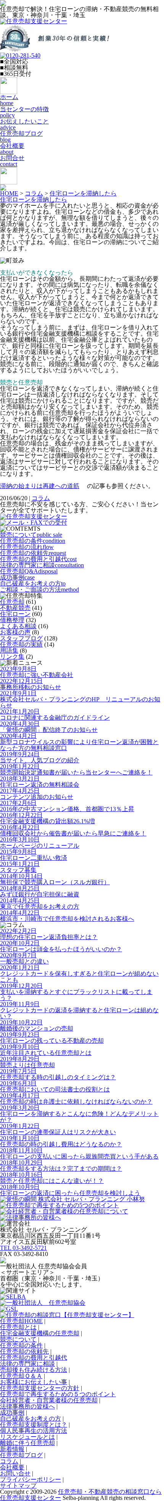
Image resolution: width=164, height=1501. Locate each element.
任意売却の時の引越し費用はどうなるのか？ (61, 1141)
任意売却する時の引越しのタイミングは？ (58, 1074)
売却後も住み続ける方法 (33, 1370)
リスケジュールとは (27, 1437)
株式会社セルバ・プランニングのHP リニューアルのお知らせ (80, 699)
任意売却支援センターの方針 (39, 1388)
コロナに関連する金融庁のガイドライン (55, 714)
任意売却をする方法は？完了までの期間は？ (61, 1165)
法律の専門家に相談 (42, 565)
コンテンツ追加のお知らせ (36, 793)
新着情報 (12, 1449)
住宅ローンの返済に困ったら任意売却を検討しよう (70, 1190)
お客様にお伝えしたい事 (33, 1382)
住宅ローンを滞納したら (83, 193)
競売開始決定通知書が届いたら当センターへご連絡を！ (76, 769)
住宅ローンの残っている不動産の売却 (52, 1037)
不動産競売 (15, 608)
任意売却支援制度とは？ (33, 1424)
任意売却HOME (21, 1321)
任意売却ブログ (21, 1455)
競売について (31, 534)
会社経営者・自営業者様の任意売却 (49, 1400)
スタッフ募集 (20, 867)
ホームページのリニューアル (39, 842)
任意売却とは (18, 1327)
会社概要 (12, 1467)
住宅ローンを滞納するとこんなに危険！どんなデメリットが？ (79, 1113)
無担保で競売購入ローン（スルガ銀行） (55, 879)
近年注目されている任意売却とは (46, 1049)
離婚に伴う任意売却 (27, 1443)
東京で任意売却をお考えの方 (39, 903)
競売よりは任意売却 (27, 1062)
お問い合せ (15, 1473)
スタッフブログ (21, 638)
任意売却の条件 (32, 541)
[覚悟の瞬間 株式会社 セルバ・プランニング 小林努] (72, 1199)
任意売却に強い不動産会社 (36, 672)
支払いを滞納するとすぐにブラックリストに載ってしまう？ (76, 992)
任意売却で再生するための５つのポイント (58, 1394)
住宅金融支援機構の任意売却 (39, 1333)
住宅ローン (15, 614)
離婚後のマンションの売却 (36, 1025)
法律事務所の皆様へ (27, 1406)
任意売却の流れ (27, 547)
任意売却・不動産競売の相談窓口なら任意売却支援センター (81, 1494)
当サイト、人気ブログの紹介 (39, 757)
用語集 (9, 650)
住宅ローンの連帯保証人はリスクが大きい (58, 1129)
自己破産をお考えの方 (33, 583)
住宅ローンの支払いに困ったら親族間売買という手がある (79, 1153)
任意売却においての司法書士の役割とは (55, 1086)
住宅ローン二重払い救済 (33, 854)
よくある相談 (18, 626)
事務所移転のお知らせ (30, 684)
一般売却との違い (24, 958)
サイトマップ (18, 1485)
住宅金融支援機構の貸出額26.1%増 (47, 818)
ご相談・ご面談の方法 (39, 589)
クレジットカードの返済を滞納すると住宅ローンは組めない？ (79, 1010)
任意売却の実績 (21, 644)
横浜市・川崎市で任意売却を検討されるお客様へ (67, 915)
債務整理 (12, 620)
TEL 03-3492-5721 (23, 1248)
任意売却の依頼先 (33, 553)
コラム (34, 193)
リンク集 (12, 656)
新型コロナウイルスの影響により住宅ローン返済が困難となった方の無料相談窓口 (79, 742)
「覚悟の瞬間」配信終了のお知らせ (49, 726)
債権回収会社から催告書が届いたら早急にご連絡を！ (73, 830)
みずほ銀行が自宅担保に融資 (39, 891)
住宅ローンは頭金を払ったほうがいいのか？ (61, 946)
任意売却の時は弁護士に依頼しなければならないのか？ (76, 1098)
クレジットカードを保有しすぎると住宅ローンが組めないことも (79, 973)
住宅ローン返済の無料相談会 (39, 781)
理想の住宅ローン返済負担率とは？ (49, 934)
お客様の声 (15, 632)
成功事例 (17, 577)
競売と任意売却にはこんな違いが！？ (52, 1177)
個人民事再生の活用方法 (33, 1430)
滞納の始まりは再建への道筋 (39, 486)
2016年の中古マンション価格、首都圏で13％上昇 (67, 806)
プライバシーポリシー (30, 1479)
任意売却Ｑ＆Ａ (21, 1376)
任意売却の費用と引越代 (38, 559)
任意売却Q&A (29, 571)
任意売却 (12, 601)
